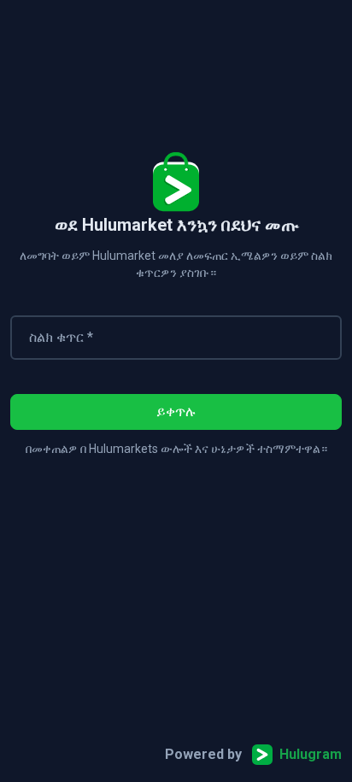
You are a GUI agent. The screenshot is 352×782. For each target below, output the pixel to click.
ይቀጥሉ (176, 411)
